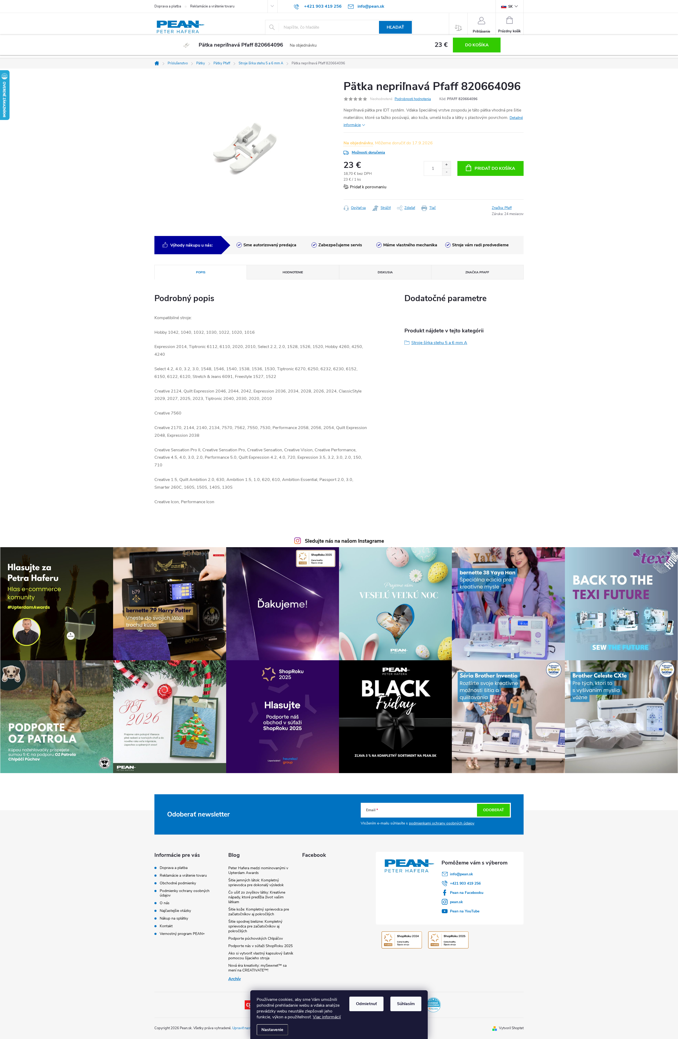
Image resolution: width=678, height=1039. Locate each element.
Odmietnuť (366, 1004)
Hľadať (395, 27)
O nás (165, 903)
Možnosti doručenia (368, 152)
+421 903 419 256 (465, 883)
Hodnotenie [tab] (293, 272)
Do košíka (477, 45)
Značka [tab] (477, 272)
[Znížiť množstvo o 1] (446, 172)
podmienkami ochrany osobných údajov (441, 823)
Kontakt (166, 926)
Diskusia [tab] (385, 272)
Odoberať (493, 810)
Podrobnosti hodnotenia (413, 99)
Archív (234, 979)
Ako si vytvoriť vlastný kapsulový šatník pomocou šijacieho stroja (260, 956)
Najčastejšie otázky (175, 910)
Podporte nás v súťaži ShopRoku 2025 (260, 945)
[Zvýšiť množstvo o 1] (446, 164)
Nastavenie (272, 1030)
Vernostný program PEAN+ (182, 933)
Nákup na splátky (174, 918)
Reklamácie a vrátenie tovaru (212, 6)
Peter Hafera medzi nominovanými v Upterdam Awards (258, 870)
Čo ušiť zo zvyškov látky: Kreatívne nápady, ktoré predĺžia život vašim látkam (256, 897)
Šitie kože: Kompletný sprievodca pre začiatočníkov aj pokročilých (258, 912)
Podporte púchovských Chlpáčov (255, 938)
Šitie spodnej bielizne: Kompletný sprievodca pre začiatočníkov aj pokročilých (255, 926)
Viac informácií (327, 1017)
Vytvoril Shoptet (511, 1028)
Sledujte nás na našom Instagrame (344, 541)
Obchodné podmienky (178, 883)
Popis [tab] (201, 272)
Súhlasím (406, 1004)
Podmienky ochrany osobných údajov (184, 893)
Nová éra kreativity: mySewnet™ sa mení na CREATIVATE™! (257, 968)
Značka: (502, 208)
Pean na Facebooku (466, 892)
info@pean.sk (461, 874)
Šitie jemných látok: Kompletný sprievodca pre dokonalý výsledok (256, 883)
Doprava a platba (167, 6)
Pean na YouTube (464, 911)
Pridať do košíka (495, 168)
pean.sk (456, 901)
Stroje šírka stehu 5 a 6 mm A (439, 343)
